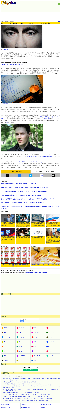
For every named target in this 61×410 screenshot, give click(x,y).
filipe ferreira (5, 103)
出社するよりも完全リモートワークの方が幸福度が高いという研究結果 (19, 382)
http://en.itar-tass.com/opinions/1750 (12, 64)
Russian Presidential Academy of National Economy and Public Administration (34, 162)
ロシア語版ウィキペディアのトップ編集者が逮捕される (38, 237)
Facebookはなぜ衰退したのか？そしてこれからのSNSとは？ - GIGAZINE (21, 195)
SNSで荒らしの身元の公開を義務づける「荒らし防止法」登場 (23, 237)
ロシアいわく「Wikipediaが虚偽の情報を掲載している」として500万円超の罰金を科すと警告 (53, 224)
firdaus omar (5, 49)
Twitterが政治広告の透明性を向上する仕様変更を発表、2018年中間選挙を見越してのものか (38, 224)
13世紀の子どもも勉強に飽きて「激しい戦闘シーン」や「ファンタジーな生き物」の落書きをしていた (27, 384)
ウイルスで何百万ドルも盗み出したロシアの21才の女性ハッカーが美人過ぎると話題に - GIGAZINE (27, 199)
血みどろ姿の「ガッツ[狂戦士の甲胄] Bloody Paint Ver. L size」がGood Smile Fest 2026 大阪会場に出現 (27, 398)
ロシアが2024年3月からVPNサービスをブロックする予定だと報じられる (8, 224)
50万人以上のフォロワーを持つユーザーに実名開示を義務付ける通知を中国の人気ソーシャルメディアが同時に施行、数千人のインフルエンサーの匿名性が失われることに (53, 239)
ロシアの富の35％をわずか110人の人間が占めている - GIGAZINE (18, 184)
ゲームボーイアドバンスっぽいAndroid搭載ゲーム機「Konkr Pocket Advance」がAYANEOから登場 (26, 394)
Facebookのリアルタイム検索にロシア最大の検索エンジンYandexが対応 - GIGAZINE (24, 187)
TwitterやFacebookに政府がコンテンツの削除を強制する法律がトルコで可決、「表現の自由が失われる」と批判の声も (23, 224)
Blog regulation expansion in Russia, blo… (37, 272)
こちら (21, 376)
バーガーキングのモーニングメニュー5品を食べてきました (45, 264)
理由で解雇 (47, 119)
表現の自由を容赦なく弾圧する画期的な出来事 (39, 156)
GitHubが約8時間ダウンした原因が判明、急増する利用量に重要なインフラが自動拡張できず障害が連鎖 (27, 400)
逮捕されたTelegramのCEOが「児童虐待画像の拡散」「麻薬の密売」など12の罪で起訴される (8, 238)
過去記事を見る (30, 370)
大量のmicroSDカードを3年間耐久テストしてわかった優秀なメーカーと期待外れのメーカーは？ (25, 396)
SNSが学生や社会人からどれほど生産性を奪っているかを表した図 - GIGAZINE (22, 202)
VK (41, 117)
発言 (7, 122)
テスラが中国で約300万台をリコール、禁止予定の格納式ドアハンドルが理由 (21, 392)
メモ (59, 21)
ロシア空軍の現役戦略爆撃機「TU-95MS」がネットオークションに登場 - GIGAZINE (24, 191)
